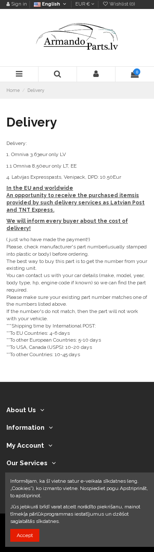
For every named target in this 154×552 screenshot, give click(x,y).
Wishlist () (121, 4)
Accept (25, 535)
